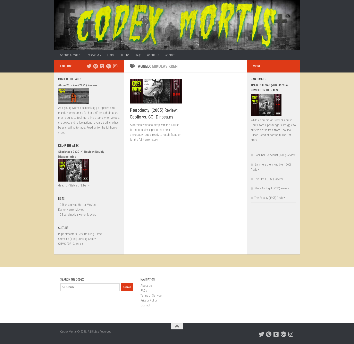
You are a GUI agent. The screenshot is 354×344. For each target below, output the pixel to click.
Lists (110, 55)
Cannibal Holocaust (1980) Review (274, 155)
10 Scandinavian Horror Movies (77, 214)
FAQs (138, 55)
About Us (153, 55)
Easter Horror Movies (71, 210)
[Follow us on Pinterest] (95, 66)
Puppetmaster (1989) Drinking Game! (80, 234)
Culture (124, 55)
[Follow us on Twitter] (88, 66)
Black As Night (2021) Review (271, 188)
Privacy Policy (149, 300)
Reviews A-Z (94, 55)
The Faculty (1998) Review (270, 198)
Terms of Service (151, 295)
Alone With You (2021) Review (77, 85)
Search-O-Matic (70, 55)
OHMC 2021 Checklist (71, 244)
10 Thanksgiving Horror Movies (77, 205)
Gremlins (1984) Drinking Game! (77, 239)
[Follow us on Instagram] (115, 66)
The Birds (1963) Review (268, 179)
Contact (170, 55)
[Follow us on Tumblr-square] (102, 66)
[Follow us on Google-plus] (108, 66)
